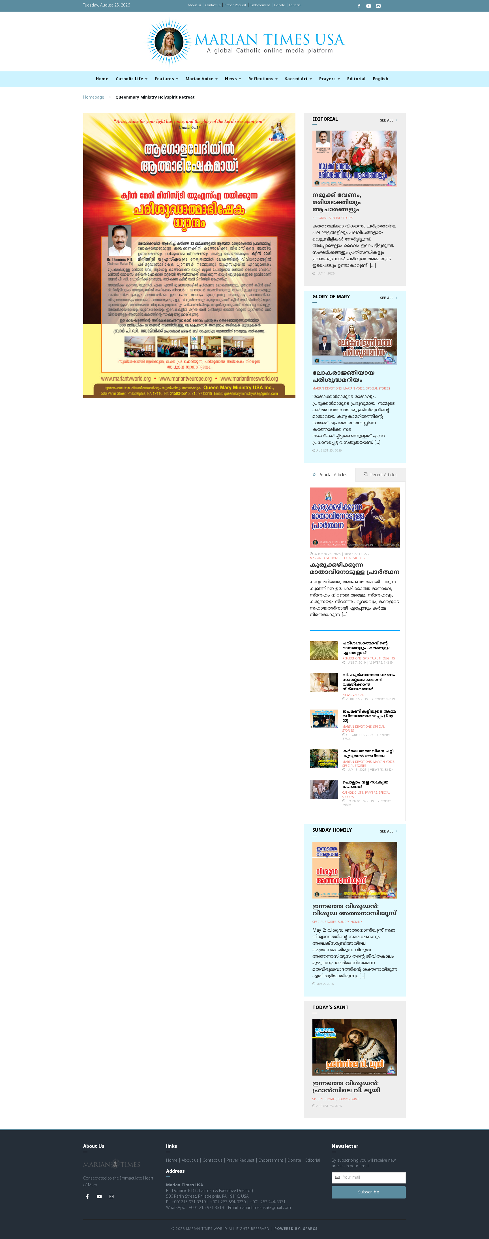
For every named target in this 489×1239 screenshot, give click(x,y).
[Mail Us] (378, 6)
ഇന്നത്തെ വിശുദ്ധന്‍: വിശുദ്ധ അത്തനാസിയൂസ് (354, 910)
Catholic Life (130, 79)
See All (387, 121)
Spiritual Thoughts (379, 659)
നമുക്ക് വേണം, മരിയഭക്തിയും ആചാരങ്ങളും (336, 202)
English (381, 79)
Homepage (93, 97)
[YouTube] (368, 6)
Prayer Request (235, 5)
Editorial (295, 5)
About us (194, 5)
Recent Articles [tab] (383, 475)
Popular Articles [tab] (332, 475)
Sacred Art (297, 79)
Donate (279, 5)
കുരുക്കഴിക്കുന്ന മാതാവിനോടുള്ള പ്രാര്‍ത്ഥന (355, 569)
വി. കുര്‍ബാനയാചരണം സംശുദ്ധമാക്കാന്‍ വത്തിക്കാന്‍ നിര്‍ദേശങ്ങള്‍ (368, 682)
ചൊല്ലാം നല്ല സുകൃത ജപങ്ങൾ (365, 785)
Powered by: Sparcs (296, 1229)
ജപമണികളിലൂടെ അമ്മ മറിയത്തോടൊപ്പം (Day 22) (369, 716)
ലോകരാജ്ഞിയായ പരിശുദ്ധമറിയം (343, 377)
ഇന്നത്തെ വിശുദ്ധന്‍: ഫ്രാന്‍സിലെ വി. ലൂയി (346, 1087)
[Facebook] (359, 6)
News (231, 79)
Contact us (212, 5)
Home (102, 79)
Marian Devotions (327, 389)
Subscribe (368, 1192)
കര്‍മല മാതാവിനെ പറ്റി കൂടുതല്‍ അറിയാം (368, 754)
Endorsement (260, 5)
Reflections (261, 79)
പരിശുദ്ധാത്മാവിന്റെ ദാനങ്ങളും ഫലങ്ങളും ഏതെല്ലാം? (366, 648)
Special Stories (341, 218)
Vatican (359, 695)
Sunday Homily (350, 922)
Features (165, 79)
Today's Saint (348, 1099)
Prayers (328, 79)
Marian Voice (200, 79)
